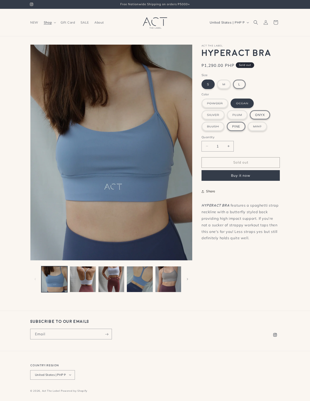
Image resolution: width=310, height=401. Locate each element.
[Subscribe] (107, 334)
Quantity (208, 137)
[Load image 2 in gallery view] (83, 279)
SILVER (216, 116)
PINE (236, 126)
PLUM (240, 116)
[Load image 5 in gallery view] (168, 279)
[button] (49, 22)
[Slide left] (35, 279)
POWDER (217, 104)
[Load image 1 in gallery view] (54, 279)
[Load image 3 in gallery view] (111, 279)
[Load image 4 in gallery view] (140, 279)
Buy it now (240, 175)
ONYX (260, 115)
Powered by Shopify (74, 390)
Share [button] (210, 191)
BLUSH (215, 127)
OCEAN (245, 104)
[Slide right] (187, 279)
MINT (260, 127)
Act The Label (51, 390)
